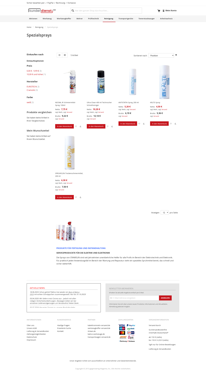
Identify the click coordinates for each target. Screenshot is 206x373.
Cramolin (32, 90)
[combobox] (106, 11)
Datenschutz (32, 337)
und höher (36, 74)
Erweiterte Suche (64, 328)
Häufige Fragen (63, 325)
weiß (30, 102)
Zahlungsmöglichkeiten (36, 334)
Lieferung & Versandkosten (38, 331)
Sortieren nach (140, 55)
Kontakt (60, 331)
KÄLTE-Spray (155, 102)
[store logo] (42, 10)
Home (29, 27)
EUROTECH (33, 86)
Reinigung (39, 27)
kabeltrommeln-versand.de (99, 325)
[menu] (103, 18)
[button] (76, 126)
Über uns (30, 325)
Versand (69, 112)
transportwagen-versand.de (99, 337)
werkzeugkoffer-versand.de (99, 328)
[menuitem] (34, 18)
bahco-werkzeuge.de (96, 334)
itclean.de (92, 331)
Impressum (31, 340)
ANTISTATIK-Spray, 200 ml (128, 102)
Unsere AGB (32, 328)
